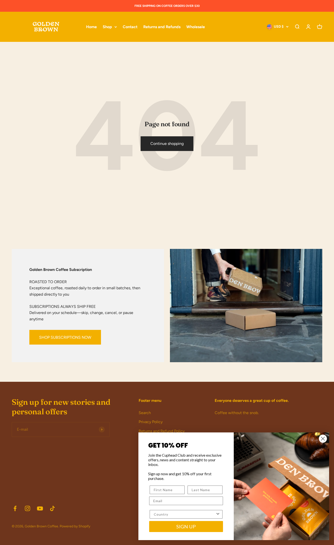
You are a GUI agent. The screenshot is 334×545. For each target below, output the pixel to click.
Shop (107, 26)
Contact (130, 26)
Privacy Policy (151, 421)
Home (91, 26)
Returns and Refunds (161, 26)
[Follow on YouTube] (40, 508)
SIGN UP (186, 526)
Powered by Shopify (75, 526)
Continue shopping (167, 143)
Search (145, 412)
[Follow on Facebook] (15, 508)
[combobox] (184, 514)
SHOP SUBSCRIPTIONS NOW (65, 337)
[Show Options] (217, 514)
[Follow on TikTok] (52, 508)
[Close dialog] (323, 438)
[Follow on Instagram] (27, 508)
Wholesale (195, 26)
